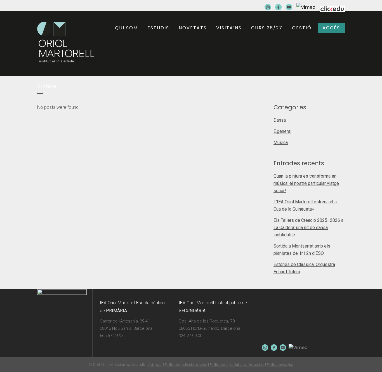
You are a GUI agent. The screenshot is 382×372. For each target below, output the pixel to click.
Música (280, 142)
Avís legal (155, 365)
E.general (282, 131)
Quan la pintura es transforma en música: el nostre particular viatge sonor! (306, 183)
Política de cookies (280, 365)
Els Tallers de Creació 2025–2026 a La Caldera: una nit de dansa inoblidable (308, 227)
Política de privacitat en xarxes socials (237, 365)
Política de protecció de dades (186, 365)
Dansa (279, 120)
